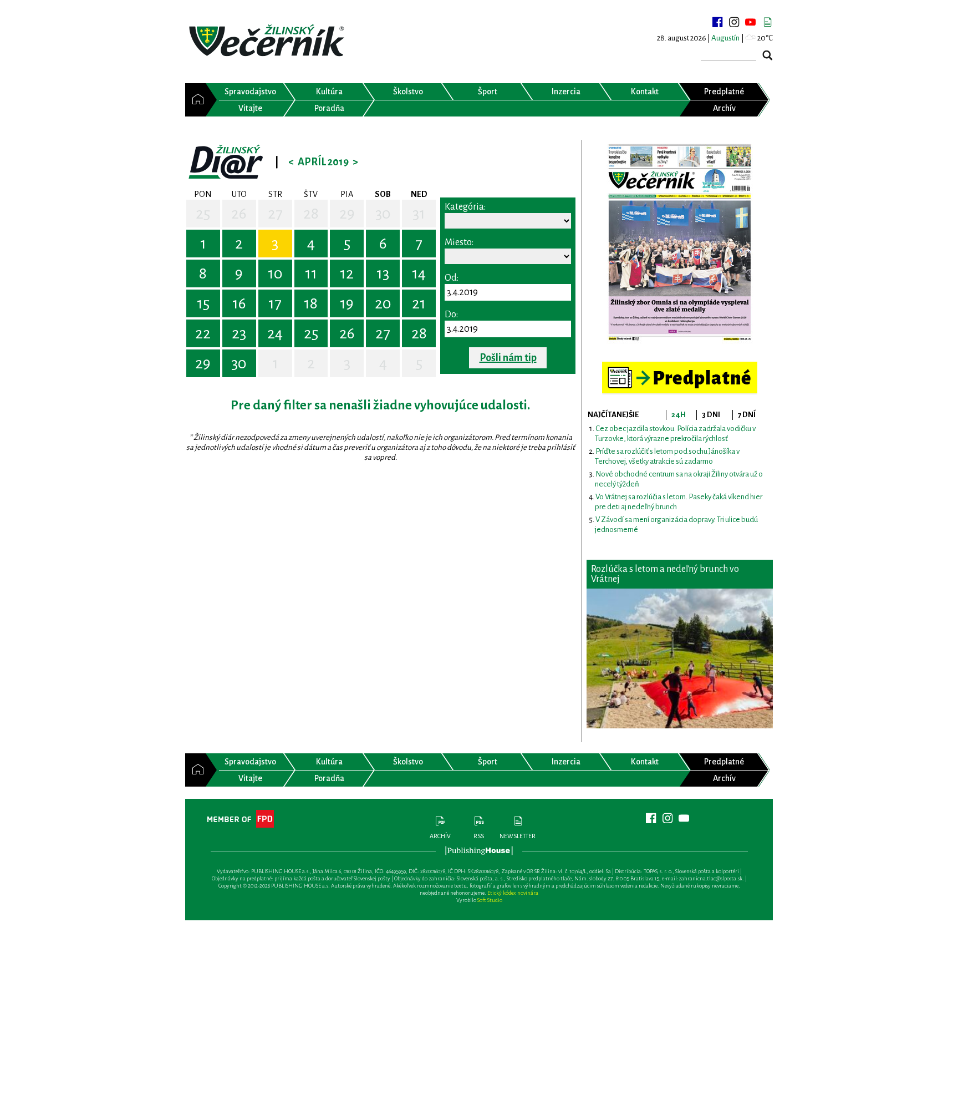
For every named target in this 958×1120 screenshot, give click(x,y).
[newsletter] (767, 22)
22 (203, 333)
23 (239, 333)
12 (347, 273)
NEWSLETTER (518, 836)
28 (311, 213)
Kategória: (465, 207)
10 (275, 273)
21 (419, 303)
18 (311, 303)
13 (382, 273)
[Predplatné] (679, 366)
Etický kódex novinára (512, 893)
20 (383, 303)
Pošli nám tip (508, 357)
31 (418, 213)
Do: (451, 315)
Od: (451, 278)
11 (311, 273)
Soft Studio (489, 900)
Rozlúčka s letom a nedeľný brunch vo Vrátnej (665, 574)
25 (203, 213)
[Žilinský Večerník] (268, 41)
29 (347, 213)
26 (239, 213)
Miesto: (459, 242)
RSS (478, 836)
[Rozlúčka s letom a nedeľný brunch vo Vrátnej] (680, 658)
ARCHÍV (440, 836)
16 (239, 303)
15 (203, 303)
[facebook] (717, 22)
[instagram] (734, 22)
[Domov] (195, 99)
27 (275, 213)
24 (275, 333)
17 (275, 303)
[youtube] (750, 22)
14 (419, 273)
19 (347, 303)
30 (383, 213)
